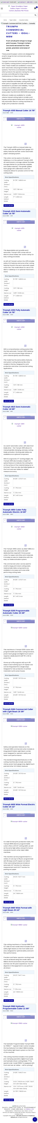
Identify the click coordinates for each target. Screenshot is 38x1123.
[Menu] (2, 8)
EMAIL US (30, 1109)
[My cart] (35, 8)
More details (8, 206)
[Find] (35, 15)
